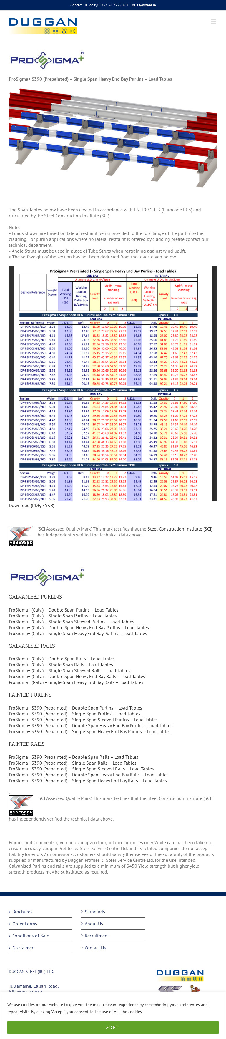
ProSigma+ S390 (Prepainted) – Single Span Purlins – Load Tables (74, 714)
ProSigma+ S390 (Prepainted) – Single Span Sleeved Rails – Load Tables (81, 769)
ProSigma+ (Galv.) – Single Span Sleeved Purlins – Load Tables (71, 621)
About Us (94, 924)
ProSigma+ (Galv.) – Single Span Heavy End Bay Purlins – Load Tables (78, 633)
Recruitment (97, 936)
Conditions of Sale (30, 936)
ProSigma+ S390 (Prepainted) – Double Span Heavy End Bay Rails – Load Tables (89, 775)
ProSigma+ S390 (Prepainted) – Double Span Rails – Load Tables (73, 757)
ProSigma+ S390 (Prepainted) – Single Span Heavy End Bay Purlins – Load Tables (90, 731)
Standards (95, 911)
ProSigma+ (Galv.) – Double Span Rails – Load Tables (62, 659)
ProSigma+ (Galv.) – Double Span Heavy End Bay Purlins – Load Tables (79, 627)
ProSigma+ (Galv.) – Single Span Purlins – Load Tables (63, 616)
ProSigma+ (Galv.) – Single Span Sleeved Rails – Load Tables (69, 670)
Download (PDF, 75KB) (31, 505)
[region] (113, 1015)
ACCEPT (113, 1027)
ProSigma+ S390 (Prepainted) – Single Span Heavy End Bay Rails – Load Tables (88, 780)
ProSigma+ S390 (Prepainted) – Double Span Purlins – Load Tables (75, 708)
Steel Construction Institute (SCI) (179, 529)
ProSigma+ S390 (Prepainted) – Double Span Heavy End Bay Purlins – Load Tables (90, 725)
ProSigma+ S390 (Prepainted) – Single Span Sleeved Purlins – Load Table (82, 720)
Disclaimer (22, 948)
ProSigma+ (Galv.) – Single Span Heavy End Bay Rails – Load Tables (76, 682)
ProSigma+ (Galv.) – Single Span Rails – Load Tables (61, 664)
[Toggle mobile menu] (214, 21)
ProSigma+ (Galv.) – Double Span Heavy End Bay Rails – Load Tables (77, 676)
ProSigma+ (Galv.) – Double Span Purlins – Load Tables (64, 610)
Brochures (22, 911)
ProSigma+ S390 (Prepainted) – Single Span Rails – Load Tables (73, 763)
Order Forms (24, 924)
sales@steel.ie (144, 5)
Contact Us (95, 948)
